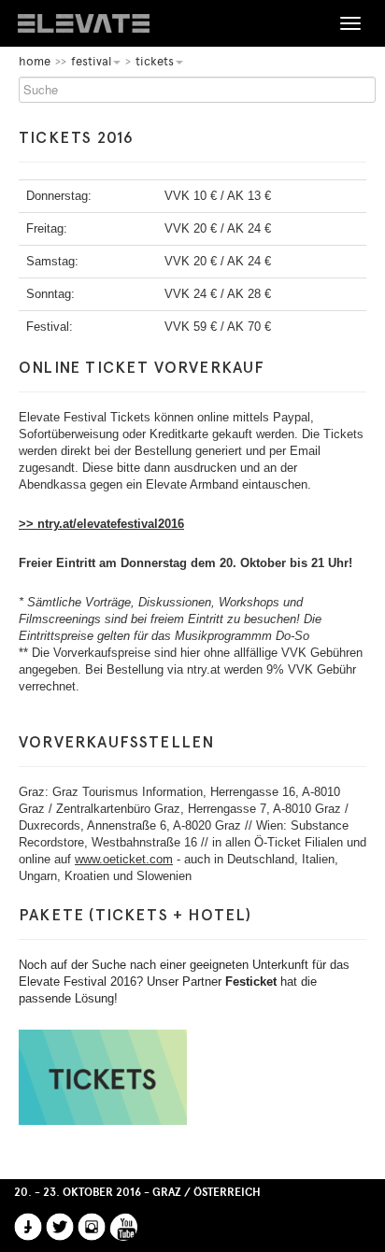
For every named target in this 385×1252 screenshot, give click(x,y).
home (34, 61)
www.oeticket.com (124, 859)
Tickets (154, 61)
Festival (91, 61)
